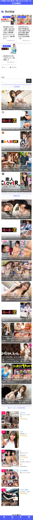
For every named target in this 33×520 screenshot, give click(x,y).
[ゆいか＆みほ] (10, 478)
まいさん (22, 412)
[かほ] (10, 439)
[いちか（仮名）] (10, 497)
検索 (2, 77)
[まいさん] (10, 420)
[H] (10, 458)
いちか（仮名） (24, 489)
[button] (29, 350)
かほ (21, 431)
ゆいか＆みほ (24, 470)
